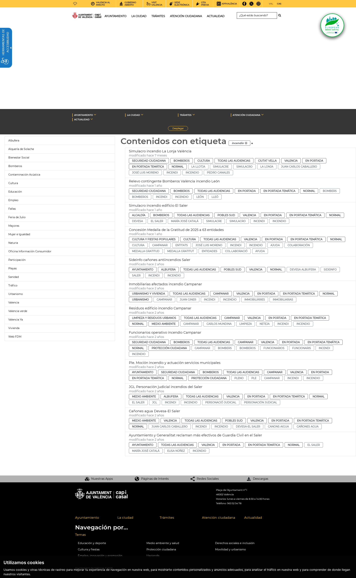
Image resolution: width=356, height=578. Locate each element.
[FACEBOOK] (244, 5)
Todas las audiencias (234, 160)
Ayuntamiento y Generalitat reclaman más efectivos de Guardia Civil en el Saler (195, 435)
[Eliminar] (246, 143)
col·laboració (236, 251)
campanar (160, 245)
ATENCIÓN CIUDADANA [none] (246, 115)
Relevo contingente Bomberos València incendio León (174, 181)
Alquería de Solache (21, 149)
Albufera (13, 140)
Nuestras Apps (102, 478)
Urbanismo (15, 294)
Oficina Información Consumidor (29, 251)
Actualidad (253, 517)
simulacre (221, 166)
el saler (157, 221)
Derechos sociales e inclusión (235, 543)
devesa (137, 221)
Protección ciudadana (169, 348)
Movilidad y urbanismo (230, 549)
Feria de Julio (17, 217)
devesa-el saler (248, 426)
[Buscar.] (281, 15)
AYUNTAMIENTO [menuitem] (115, 16)
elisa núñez (176, 451)
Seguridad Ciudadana (149, 160)
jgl (154, 402)
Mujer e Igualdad (19, 234)
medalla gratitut (180, 251)
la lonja (266, 166)
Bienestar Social (18, 157)
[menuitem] (93, 518)
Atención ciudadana (218, 517)
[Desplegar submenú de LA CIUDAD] (142, 114)
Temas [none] (80, 534)
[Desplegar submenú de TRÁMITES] (193, 114)
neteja (265, 324)
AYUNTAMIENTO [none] (83, 115)
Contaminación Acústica (24, 174)
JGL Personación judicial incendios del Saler (165, 387)
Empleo (13, 200)
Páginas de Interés (155, 478)
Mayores (13, 225)
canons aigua (278, 426)
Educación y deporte (92, 543)
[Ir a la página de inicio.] (80, 16)
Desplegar (180, 129)
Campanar (221, 293)
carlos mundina (219, 324)
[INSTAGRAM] (258, 5)
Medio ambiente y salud (162, 543)
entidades (209, 251)
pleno (239, 378)
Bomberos (15, 166)
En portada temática (148, 166)
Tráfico (12, 285)
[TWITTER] (251, 5)
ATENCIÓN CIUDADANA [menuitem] (186, 16)
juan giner (188, 299)
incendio (192, 172)
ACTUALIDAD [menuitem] (216, 16)
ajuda (275, 245)
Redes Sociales (208, 478)
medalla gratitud (145, 251)
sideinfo (330, 269)
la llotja (198, 166)
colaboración (299, 245)
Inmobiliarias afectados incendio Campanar (165, 284)
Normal (178, 166)
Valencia (13, 302)
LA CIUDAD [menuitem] (138, 16)
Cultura (13, 183)
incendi (172, 172)
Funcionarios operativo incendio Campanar (165, 333)
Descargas (260, 478)
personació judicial (220, 402)
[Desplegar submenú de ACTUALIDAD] (91, 119)
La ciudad (125, 517)
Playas (12, 268)
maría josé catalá (184, 221)
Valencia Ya (15, 319)
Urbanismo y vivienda (148, 293)
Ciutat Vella (267, 160)
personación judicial (260, 402)
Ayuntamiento (142, 269)
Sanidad (13, 277)
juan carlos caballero (299, 166)
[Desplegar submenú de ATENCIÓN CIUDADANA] (262, 114)
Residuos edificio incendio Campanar (160, 308)
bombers (330, 191)
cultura (138, 245)
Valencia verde (17, 311)
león (200, 197)
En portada (314, 160)
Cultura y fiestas (89, 549)
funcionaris (301, 348)
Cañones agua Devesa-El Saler (154, 411)
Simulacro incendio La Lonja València (160, 151)
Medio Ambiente (164, 324)
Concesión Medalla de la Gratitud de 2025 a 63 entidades (176, 230)
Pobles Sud (226, 215)
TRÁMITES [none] (186, 115)
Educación (15, 191)
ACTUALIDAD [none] (82, 119)
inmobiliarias (283, 299)
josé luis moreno (145, 172)
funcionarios (273, 348)
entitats (181, 245)
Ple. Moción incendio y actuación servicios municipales (174, 363)
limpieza (245, 324)
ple (253, 378)
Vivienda (13, 328)
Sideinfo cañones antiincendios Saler (159, 260)
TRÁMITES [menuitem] (158, 16)
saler (136, 275)
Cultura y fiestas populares (154, 239)
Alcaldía (138, 215)
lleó (215, 197)
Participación (17, 260)
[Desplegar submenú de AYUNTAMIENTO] (95, 114)
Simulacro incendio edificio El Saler (158, 206)
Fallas (12, 208)
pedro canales (218, 172)
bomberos (140, 197)
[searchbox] (257, 15)
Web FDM (14, 336)
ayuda (260, 251)
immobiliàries (254, 299)
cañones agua (308, 426)
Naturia (13, 243)
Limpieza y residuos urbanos (154, 318)
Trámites (167, 517)
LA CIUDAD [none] (133, 115)
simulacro (244, 166)
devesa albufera (303, 269)
